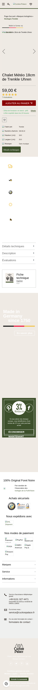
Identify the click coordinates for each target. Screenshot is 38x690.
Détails (33, 111)
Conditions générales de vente (18, 671)
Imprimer (19, 281)
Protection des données (18, 676)
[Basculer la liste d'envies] (4, 120)
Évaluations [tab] (9, 260)
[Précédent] (3, 51)
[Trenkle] (8, 32)
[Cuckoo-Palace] (20, 4)
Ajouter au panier (17, 103)
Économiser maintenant (16, 432)
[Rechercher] (8, 4)
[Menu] (4, 4)
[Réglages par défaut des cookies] (6, 683)
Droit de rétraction (27, 674)
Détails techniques (11, 150)
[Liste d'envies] (30, 4)
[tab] (18, 246)
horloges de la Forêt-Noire (24, 491)
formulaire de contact (19, 622)
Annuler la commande (19, 679)
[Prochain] (34, 51)
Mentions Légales (10, 674)
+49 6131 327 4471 (19, 599)
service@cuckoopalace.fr (22, 612)
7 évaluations (7, 97)
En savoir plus (24, 333)
